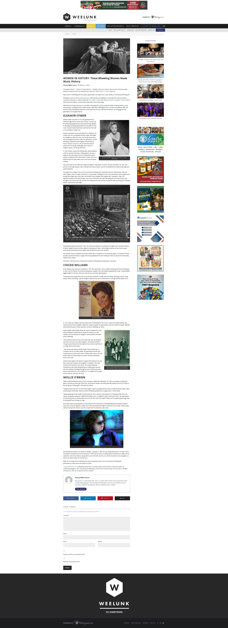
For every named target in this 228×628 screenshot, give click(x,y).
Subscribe (160, 30)
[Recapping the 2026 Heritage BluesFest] (150, 110)
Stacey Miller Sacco (70, 85)
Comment (66, 515)
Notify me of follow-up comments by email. (74, 554)
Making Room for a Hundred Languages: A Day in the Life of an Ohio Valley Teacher (150, 81)
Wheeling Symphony (83, 98)
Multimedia (132, 26)
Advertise (130, 30)
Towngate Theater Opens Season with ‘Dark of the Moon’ (150, 60)
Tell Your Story (119, 30)
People (91, 26)
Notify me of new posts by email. (71, 561)
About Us (151, 30)
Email (65, 541)
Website (100, 541)
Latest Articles (150, 41)
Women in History (104, 91)
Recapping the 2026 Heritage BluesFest (150, 118)
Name (65, 533)
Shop (110, 30)
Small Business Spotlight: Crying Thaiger (150, 100)
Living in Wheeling (151, 26)
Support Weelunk (141, 30)
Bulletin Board (114, 26)
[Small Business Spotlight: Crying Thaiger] (150, 91)
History (101, 26)
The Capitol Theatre (94, 100)
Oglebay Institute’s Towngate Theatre (114, 100)
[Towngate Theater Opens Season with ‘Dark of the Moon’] (150, 51)
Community (79, 26)
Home (67, 26)
